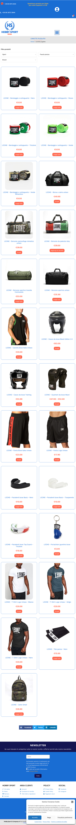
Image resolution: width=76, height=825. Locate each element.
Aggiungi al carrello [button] (57, 250)
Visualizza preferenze (65, 817)
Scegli (57, 201)
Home (32, 41)
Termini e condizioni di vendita (59, 821)
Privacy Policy (46, 821)
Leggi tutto (19, 107)
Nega (49, 817)
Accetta (35, 817)
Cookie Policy (38, 821)
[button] (72, 802)
